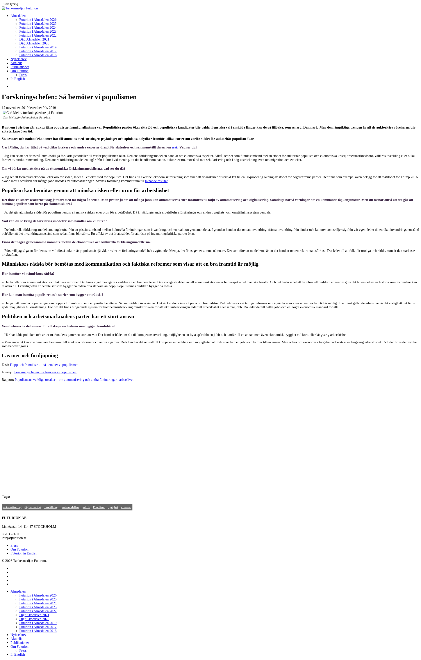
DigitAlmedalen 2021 (34, 615)
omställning (51, 507)
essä (175, 147)
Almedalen (18, 591)
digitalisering (33, 507)
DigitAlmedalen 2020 (34, 619)
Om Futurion (20, 549)
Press (14, 545)
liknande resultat (156, 181)
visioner (126, 507)
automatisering (12, 507)
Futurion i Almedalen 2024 (38, 603)
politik (86, 507)
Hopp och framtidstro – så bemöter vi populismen (44, 365)
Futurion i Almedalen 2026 (38, 595)
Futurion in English (24, 553)
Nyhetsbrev (19, 635)
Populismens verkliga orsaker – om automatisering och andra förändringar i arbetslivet (74, 379)
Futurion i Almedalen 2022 (38, 611)
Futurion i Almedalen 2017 (38, 627)
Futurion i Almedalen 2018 (38, 631)
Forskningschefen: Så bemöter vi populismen (45, 372)
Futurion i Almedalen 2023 (38, 607)
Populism (99, 507)
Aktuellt (16, 639)
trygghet (113, 507)
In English (18, 654)
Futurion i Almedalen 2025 (38, 599)
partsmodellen (70, 507)
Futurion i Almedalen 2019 (38, 623)
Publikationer (20, 642)
